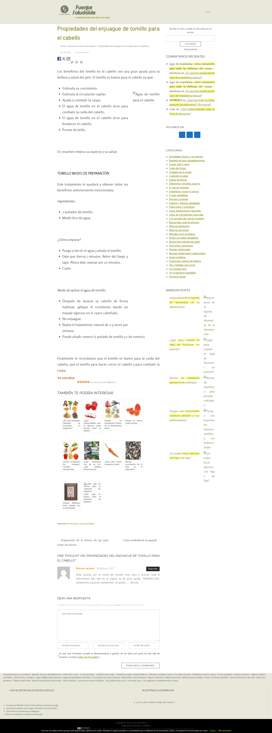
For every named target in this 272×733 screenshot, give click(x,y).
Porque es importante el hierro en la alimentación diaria (113, 424)
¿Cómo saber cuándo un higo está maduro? (155, 702)
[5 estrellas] (88, 381)
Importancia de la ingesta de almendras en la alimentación (184, 302)
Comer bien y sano (179, 164)
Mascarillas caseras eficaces (184, 222)
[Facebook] (182, 135)
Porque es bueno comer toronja (133, 422)
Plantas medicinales (179, 249)
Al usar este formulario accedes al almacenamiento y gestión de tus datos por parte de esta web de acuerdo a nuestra (109, 655)
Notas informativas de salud (184, 242)
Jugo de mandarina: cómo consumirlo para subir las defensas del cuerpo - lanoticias (192, 68)
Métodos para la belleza (182, 234)
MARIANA (176, 100)
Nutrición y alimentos (181, 245)
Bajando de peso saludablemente (187, 160)
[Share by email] (82, 62)
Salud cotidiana (177, 257)
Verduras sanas (177, 276)
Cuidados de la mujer (180, 172)
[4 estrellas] (86, 381)
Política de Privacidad (87, 657)
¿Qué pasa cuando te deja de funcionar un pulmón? (184, 344)
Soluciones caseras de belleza (82, 524)
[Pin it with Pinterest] (73, 62)
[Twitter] (190, 135)
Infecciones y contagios (182, 207)
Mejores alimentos (179, 226)
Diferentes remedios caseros (184, 183)
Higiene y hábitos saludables (184, 203)
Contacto (146, 726)
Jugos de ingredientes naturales (186, 214)
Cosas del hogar (177, 168)
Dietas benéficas (178, 180)
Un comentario (82, 52)
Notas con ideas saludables (183, 238)
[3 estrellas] (83, 381)
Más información (224, 731)
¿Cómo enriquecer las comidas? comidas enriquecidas (71, 465)
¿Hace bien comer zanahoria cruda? (113, 463)
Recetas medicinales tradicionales (187, 253)
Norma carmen (85, 568)
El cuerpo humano (179, 187)
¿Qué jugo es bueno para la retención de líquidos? (92, 498)
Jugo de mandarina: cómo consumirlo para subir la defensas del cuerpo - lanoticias (192, 86)
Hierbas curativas (178, 199)
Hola (207, 11)
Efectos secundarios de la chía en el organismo (133, 465)
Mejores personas (179, 230)
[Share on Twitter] (64, 59)
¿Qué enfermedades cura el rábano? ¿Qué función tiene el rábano (92, 426)
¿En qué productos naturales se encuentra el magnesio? (71, 424)
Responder (153, 569)
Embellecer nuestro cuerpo (184, 191)
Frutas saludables (178, 195)
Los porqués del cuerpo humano (186, 218)
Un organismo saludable (182, 272)
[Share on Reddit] (68, 59)
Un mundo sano (178, 269)
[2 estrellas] (80, 381)
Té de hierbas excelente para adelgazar (23, 711)
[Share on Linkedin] (77, 62)
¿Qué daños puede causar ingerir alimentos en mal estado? (31, 708)
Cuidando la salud (178, 176)
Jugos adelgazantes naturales (185, 211)
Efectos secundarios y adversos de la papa (24, 714)
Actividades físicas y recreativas (186, 156)
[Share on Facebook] (59, 59)
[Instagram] (197, 135)
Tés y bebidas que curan (182, 265)
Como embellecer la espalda (140, 540)
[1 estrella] (78, 381)
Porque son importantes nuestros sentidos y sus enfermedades (184, 415)
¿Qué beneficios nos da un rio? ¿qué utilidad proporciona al (92, 465)
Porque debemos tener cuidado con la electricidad (71, 505)
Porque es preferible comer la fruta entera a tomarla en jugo (32, 705)
